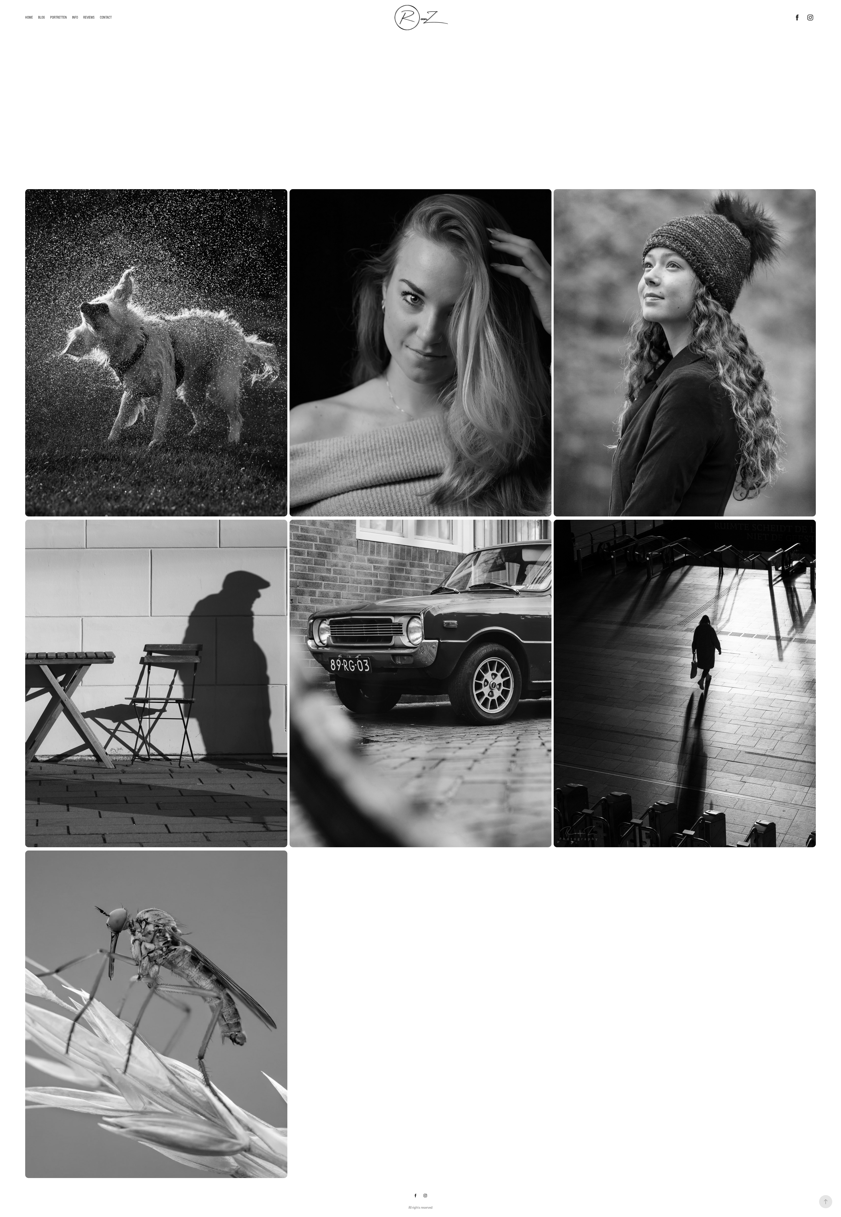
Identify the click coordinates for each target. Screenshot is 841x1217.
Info (75, 17)
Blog (41, 17)
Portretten (58, 17)
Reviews (89, 17)
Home (29, 17)
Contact (106, 17)
